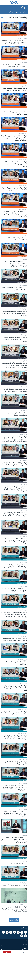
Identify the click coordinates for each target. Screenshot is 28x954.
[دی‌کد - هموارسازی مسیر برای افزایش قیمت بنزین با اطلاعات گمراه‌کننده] (14, 378)
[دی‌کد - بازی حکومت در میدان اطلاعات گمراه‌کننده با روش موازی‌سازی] (14, 53)
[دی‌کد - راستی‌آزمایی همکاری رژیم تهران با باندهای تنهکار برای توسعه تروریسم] (14, 29)
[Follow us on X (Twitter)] (18, 932)
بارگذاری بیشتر (14, 920)
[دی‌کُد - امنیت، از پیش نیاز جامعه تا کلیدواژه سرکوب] (14, 100)
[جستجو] (23, 952)
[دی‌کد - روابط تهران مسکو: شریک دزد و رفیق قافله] (14, 650)
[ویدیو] (15, 952)
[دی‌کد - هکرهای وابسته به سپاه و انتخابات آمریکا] (14, 750)
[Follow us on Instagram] (10, 932)
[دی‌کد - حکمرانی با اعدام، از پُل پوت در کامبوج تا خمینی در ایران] (14, 577)
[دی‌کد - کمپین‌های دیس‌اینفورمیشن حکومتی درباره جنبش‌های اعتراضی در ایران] (14, 724)
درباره (11, 12)
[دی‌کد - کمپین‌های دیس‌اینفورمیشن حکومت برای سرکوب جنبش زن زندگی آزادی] (14, 674)
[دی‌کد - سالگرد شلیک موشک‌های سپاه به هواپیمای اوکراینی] (14, 276)
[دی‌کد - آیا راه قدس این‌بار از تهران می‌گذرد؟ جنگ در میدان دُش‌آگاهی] (14, 553)
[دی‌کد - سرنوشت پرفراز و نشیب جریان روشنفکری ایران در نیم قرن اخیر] (14, 76)
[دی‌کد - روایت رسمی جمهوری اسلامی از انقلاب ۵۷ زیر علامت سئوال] (14, 176)
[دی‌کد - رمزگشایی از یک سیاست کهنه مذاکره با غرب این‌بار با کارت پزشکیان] (14, 627)
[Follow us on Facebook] (25, 932)
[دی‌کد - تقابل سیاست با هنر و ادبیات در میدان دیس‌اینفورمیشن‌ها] (14, 700)
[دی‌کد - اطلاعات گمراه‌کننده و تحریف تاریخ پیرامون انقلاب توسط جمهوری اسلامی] (14, 800)
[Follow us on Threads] (7, 932)
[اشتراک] (21, 935)
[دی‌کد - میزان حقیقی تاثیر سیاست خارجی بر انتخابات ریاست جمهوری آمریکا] (14, 527)
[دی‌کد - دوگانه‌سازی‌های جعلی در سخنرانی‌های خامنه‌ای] (14, 401)
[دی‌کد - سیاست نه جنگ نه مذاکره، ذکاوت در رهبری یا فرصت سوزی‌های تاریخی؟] (14, 150)
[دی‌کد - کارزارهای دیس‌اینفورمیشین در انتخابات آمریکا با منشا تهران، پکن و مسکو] (14, 501)
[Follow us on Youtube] (14, 932)
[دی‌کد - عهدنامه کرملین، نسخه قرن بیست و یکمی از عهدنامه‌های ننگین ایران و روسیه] (14, 200)
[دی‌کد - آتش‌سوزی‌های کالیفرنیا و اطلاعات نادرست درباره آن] (14, 226)
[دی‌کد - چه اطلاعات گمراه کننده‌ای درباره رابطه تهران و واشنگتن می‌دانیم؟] (14, 451)
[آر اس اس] (3, 932)
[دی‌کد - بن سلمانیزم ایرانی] (14, 852)
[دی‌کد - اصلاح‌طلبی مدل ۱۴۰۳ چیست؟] (14, 873)
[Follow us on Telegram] (21, 932)
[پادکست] (25, 935)
